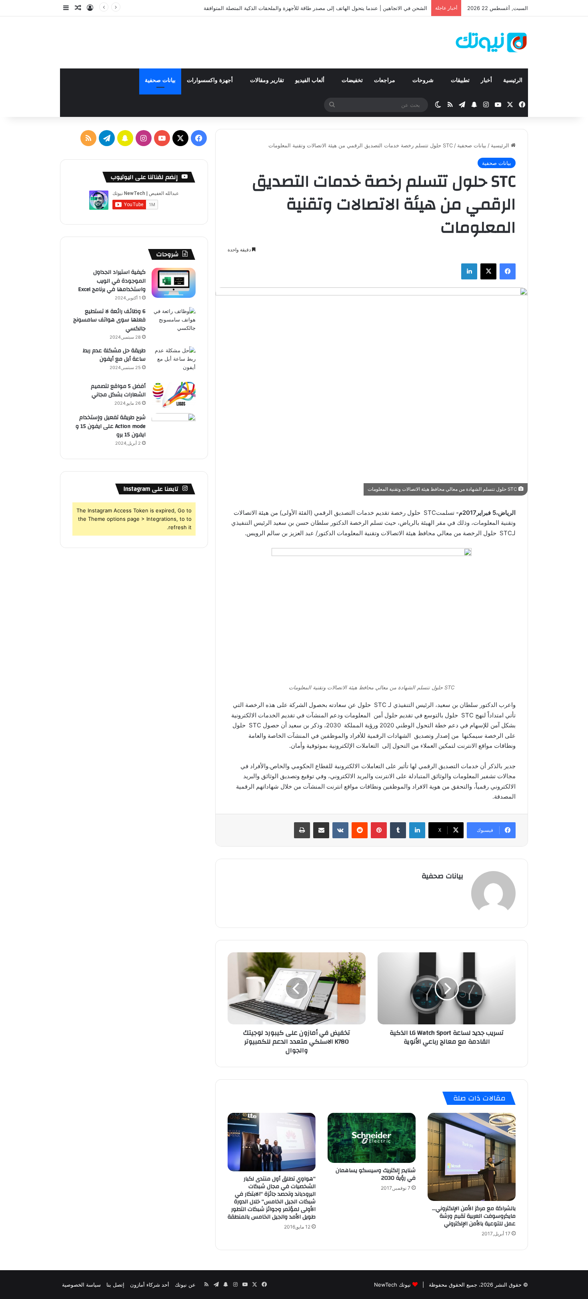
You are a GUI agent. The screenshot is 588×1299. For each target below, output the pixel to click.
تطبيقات (460, 80)
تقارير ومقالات (267, 80)
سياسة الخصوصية (81, 1284)
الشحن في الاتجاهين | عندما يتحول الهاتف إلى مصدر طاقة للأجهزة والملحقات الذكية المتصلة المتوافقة (315, 8)
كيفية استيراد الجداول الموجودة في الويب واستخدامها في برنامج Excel (112, 281)
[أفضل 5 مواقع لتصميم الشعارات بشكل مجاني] (174, 395)
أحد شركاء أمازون (149, 1284)
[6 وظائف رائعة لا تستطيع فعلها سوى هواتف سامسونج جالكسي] (174, 322)
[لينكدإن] (469, 271)
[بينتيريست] (379, 830)
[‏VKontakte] (340, 830)
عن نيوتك (185, 1284)
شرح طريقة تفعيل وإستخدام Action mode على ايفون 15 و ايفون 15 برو (111, 426)
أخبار (486, 80)
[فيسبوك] (508, 271)
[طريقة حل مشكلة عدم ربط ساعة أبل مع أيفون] (174, 361)
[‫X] (488, 271)
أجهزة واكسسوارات (210, 80)
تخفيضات (352, 80)
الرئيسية (512, 80)
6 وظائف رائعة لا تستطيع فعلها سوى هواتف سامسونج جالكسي (109, 320)
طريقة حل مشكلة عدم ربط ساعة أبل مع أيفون (114, 355)
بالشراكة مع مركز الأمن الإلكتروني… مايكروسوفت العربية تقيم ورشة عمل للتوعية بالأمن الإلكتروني (474, 1216)
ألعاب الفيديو (310, 80)
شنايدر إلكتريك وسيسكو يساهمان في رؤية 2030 (376, 1174)
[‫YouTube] (162, 138)
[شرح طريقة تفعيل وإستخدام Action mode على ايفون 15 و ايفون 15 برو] (174, 428)
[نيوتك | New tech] (491, 42)
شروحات (423, 80)
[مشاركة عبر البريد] (321, 830)
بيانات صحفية (160, 80)
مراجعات (385, 80)
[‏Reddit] (360, 830)
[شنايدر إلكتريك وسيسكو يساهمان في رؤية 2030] (372, 1138)
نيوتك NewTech (392, 1284)
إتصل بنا (115, 1284)
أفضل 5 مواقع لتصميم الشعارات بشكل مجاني (118, 390)
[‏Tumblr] (398, 830)
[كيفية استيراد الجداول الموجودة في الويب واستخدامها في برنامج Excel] (174, 283)
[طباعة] (302, 830)
